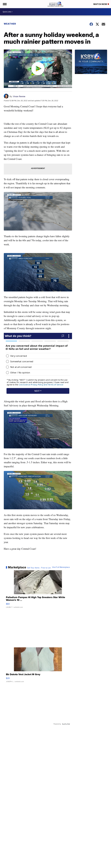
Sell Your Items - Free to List (39, 568)
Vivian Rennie (19, 96)
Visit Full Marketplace (61, 567)
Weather (10, 23)
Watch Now (100, 4)
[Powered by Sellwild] (66, 724)
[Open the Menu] (4, 4)
